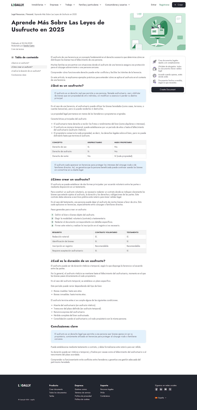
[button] (39, 4)
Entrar (153, 4)
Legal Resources (17, 14)
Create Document (167, 89)
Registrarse (164, 4)
